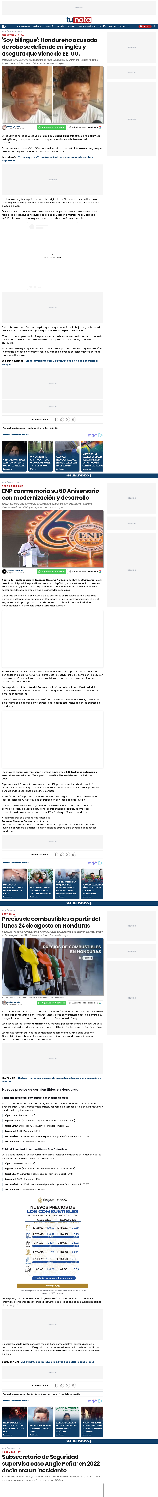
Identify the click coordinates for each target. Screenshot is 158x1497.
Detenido (54, 428)
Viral (39, 428)
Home (54, 1394)
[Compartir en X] (67, 419)
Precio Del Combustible (69, 1394)
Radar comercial (15, 482)
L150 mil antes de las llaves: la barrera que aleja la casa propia (57, 1361)
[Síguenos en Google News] (73, 419)
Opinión (102, 26)
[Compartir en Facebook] (55, 419)
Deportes (71, 26)
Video (45, 428)
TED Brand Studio (15, 571)
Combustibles (33, 1394)
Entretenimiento (87, 26)
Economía (49, 26)
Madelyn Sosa (13, 126)
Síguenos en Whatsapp (53, 127)
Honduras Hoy (23, 26)
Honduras (31, 428)
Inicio (4, 31)
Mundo (60, 26)
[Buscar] (154, 26)
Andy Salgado (13, 1002)
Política (37, 26)
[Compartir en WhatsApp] (61, 419)
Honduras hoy (14, 1448)
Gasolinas (45, 1394)
